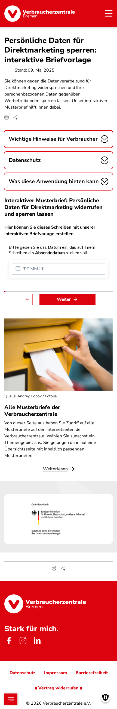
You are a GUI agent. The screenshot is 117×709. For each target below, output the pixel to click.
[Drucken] (6, 117)
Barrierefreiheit (92, 673)
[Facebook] (9, 641)
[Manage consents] (105, 697)
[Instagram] (23, 641)
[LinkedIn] (37, 641)
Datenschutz (22, 673)
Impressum (55, 673)
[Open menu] (10, 699)
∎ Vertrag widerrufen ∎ (58, 688)
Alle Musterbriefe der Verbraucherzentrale (32, 411)
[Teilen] (15, 117)
